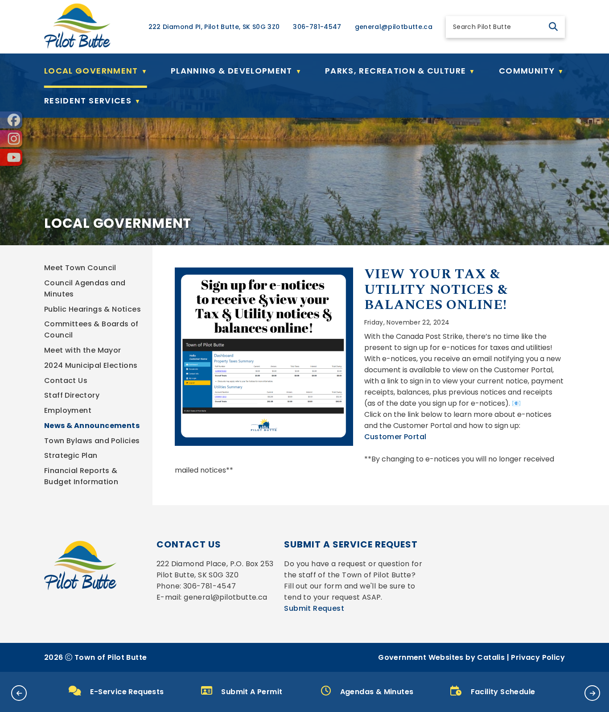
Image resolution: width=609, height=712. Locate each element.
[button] (553, 26)
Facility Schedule (503, 692)
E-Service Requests (127, 692)
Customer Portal (395, 437)
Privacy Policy (538, 657)
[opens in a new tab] (11, 119)
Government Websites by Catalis (441, 657)
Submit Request (314, 608)
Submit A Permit (251, 692)
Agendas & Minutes (377, 692)
